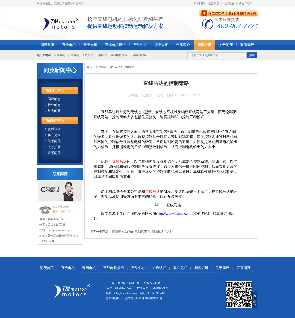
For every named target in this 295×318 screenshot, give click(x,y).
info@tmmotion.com (59, 230)
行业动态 (54, 105)
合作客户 (183, 45)
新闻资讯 (204, 45)
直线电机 (69, 45)
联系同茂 (247, 45)
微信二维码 (245, 3)
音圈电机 (90, 45)
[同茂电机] (61, 31)
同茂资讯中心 (54, 90)
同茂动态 (54, 99)
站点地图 (228, 3)
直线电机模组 (115, 45)
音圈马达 (101, 55)
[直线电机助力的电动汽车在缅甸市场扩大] (131, 231)
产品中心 (140, 45)
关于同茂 (199, 3)
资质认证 (161, 45)
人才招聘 (54, 147)
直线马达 (87, 55)
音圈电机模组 (138, 55)
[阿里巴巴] (228, 13)
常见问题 (54, 111)
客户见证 (54, 135)
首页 (89, 67)
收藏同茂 (213, 3)
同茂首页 (47, 45)
